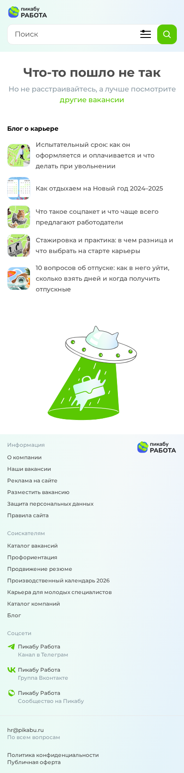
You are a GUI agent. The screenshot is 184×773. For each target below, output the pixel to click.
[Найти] (167, 34)
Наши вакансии (29, 468)
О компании (24, 457)
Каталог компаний (33, 603)
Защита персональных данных (50, 503)
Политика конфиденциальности (53, 755)
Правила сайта (28, 515)
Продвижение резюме (39, 568)
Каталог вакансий (32, 545)
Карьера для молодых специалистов (59, 592)
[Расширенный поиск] (145, 34)
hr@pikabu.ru (25, 730)
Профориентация (32, 557)
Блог (14, 615)
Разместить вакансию (38, 492)
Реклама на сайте (32, 480)
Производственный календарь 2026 (58, 580)
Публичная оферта (34, 762)
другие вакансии (92, 100)
